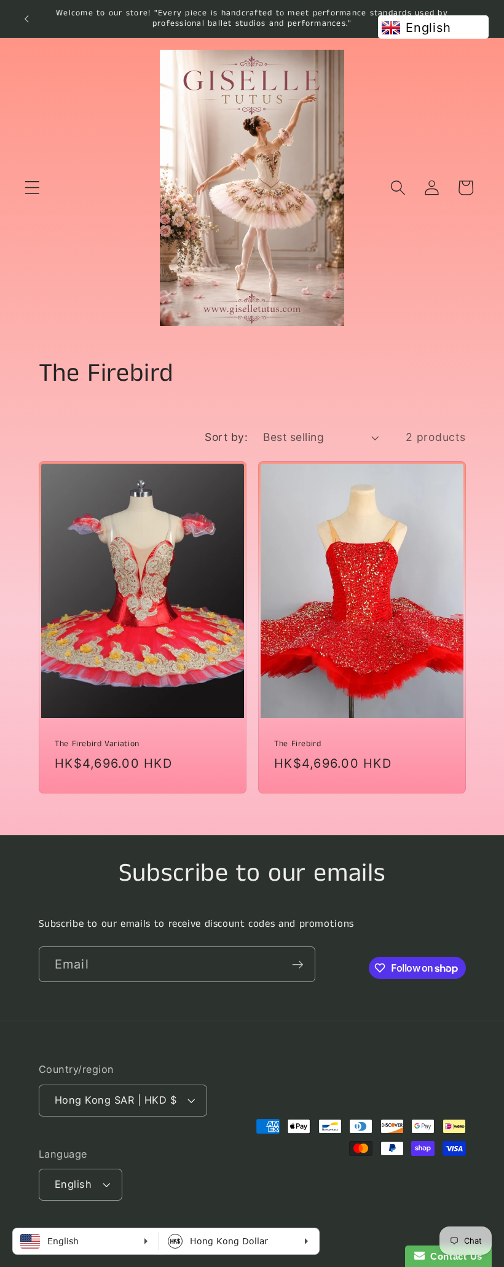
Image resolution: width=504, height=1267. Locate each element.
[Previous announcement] (26, 18)
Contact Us (453, 1256)
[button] (32, 188)
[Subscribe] (298, 964)
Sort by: (226, 437)
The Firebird (297, 743)
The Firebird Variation (97, 743)
